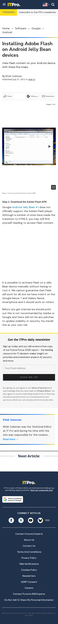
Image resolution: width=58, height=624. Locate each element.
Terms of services (40, 388)
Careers (29, 587)
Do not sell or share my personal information (29, 599)
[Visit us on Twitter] (20, 520)
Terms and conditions (29, 551)
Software (20, 28)
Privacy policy (29, 557)
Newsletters (29, 575)
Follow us (34, 96)
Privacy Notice (44, 391)
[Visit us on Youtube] (30, 520)
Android (7, 32)
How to (31, 79)
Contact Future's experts (29, 533)
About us (29, 539)
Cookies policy (29, 569)
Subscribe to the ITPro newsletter (37, 12)
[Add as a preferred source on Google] (12, 499)
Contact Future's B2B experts (29, 593)
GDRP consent (29, 581)
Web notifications (29, 563)
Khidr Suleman (14, 76)
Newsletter (49, 96)
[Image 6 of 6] (49, 146)
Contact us (29, 545)
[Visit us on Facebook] (11, 520)
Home (6, 28)
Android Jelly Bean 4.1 (25, 207)
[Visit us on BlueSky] (39, 520)
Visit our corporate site (41, 490)
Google (36, 28)
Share (9, 96)
